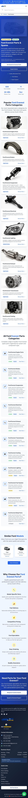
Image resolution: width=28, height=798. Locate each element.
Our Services (4, 773)
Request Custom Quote (14, 692)
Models (5, 14)
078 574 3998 (7, 745)
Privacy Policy (4, 781)
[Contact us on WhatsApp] (24, 794)
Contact (3, 779)
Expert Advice (14, 69)
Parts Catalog (4, 770)
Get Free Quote (14, 787)
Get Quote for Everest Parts (14, 64)
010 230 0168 (6, 741)
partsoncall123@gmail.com (10, 743)
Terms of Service (5, 783)
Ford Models (4, 768)
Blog (2, 775)
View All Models (14, 562)
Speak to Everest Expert (14, 698)
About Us (3, 777)
